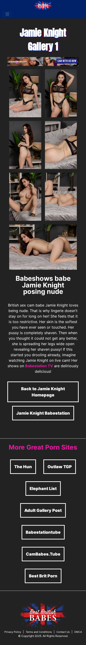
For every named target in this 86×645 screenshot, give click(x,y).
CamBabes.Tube (43, 554)
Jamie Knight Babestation (43, 413)
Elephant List (43, 488)
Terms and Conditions (39, 632)
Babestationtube (43, 532)
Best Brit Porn (43, 575)
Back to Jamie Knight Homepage (43, 391)
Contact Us (63, 632)
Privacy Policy (12, 632)
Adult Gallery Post (43, 510)
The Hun (23, 466)
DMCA (78, 632)
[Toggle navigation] (7, 14)
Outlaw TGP (59, 466)
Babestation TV (39, 366)
